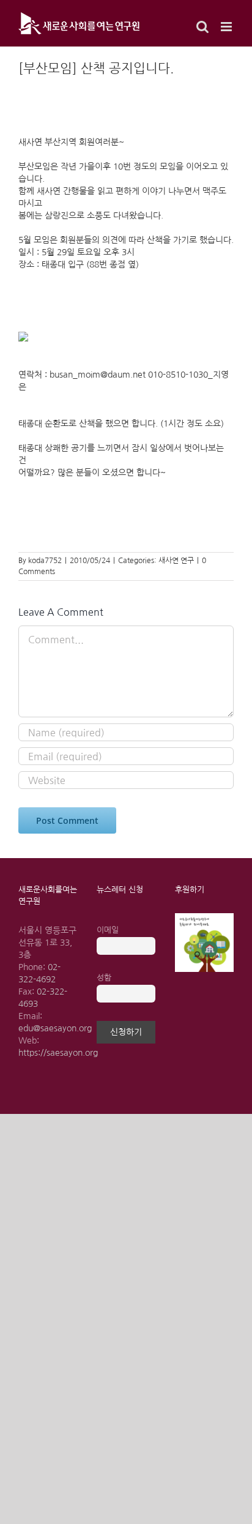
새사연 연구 (176, 560)
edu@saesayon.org (55, 1028)
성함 (104, 978)
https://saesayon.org (58, 1052)
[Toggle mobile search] (202, 26)
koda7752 (45, 560)
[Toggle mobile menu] (227, 26)
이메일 (108, 930)
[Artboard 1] (204, 917)
